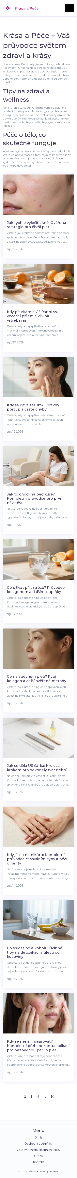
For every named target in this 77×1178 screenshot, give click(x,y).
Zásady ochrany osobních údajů (38, 1150)
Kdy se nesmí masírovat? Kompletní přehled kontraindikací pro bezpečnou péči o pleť (38, 1045)
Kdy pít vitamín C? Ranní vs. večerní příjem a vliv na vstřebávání (32, 316)
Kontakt (38, 1162)
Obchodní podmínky (38, 1143)
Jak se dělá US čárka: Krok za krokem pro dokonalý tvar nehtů (37, 767)
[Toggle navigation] (69, 8)
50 (52, 1096)
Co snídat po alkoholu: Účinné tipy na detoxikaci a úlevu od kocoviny (34, 952)
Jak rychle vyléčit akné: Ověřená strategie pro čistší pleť (36, 225)
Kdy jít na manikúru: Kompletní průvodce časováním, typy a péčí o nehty (37, 859)
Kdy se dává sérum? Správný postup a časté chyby (33, 407)
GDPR (38, 1156)
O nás (38, 1137)
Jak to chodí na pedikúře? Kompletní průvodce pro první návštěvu (35, 498)
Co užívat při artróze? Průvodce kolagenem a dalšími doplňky (36, 589)
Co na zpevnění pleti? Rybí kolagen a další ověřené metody (36, 678)
